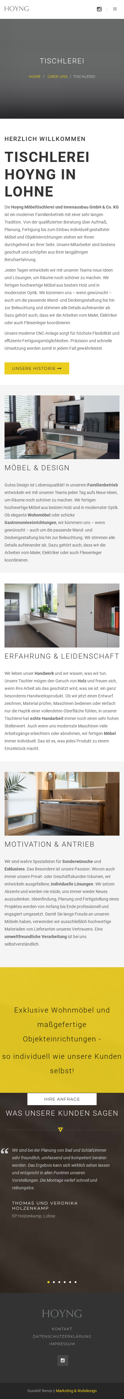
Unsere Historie (34, 368)
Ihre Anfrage (62, 1099)
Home (35, 76)
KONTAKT (62, 1329)
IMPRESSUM (62, 1344)
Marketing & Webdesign (76, 1390)
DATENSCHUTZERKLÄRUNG (62, 1336)
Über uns (57, 76)
